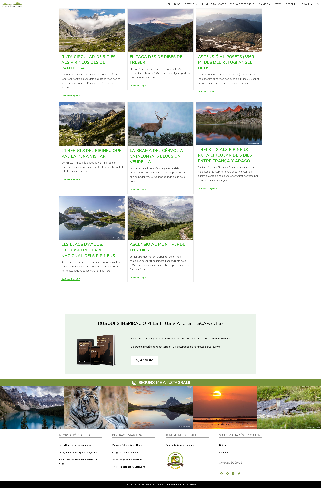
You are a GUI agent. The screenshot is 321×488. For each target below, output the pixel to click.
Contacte (224, 452)
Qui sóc (223, 445)
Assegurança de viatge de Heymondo (78, 452)
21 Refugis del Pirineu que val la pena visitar (91, 153)
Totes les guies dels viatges (127, 459)
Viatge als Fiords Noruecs (126, 452)
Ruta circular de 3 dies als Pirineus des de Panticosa (88, 62)
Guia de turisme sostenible (180, 445)
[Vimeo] (233, 473)
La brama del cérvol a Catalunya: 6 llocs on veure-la (156, 156)
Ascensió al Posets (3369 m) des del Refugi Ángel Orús (226, 62)
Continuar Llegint (70, 95)
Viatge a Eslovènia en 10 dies (127, 445)
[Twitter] (239, 473)
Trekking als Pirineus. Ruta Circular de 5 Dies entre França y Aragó (225, 155)
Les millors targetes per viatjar (75, 445)
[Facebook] (221, 473)
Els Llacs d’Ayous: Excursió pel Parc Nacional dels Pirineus (88, 250)
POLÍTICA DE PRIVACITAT (173, 484)
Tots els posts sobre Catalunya (128, 466)
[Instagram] (227, 473)
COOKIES (191, 484)
